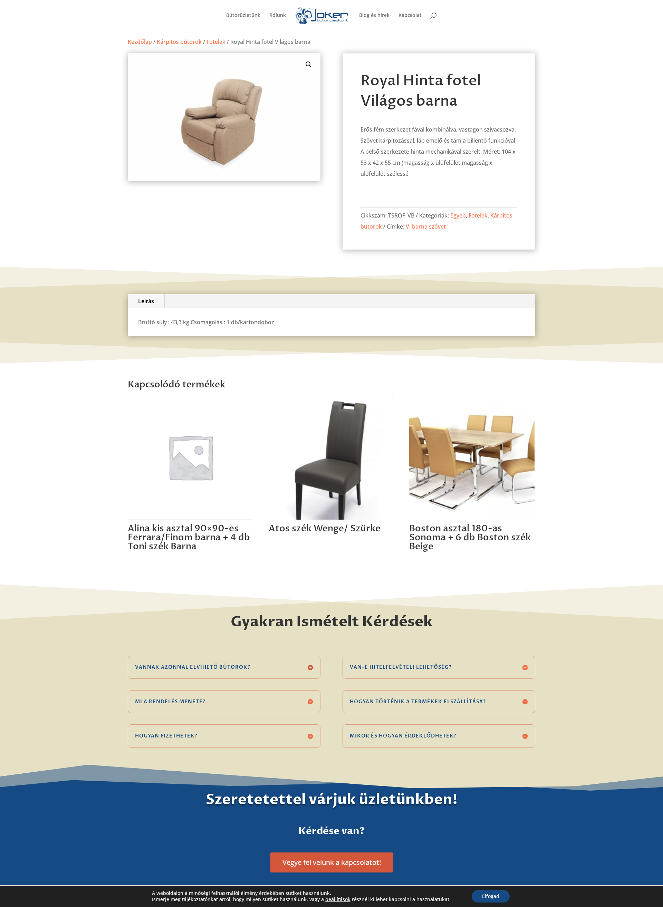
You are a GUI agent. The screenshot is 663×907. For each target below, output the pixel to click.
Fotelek (215, 42)
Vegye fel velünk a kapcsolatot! (331, 862)
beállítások (337, 899)
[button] (308, 64)
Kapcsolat (410, 15)
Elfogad (490, 896)
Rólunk (277, 15)
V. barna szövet (426, 226)
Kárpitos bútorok (179, 42)
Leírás (146, 301)
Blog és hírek (374, 15)
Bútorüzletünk (243, 15)
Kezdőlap (140, 42)
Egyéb (458, 215)
